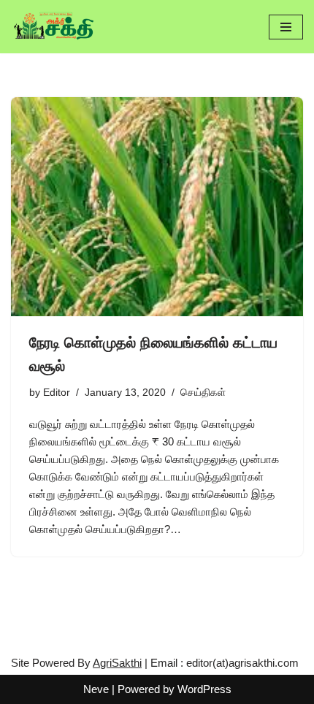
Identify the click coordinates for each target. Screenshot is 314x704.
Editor (56, 392)
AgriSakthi (117, 663)
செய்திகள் (203, 392)
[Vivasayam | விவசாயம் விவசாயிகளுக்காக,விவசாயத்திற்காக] (55, 26)
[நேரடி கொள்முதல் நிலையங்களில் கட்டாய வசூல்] (157, 206)
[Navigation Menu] (286, 27)
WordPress (204, 689)
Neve (96, 689)
